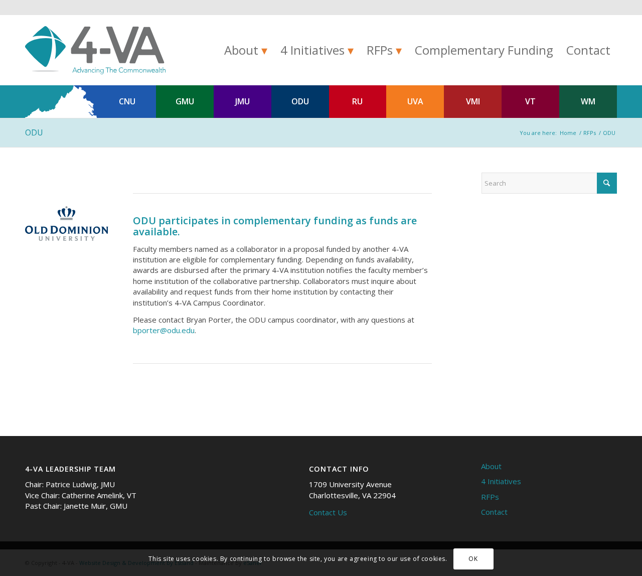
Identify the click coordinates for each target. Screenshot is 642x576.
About (491, 466)
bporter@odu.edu (164, 330)
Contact (494, 512)
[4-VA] (95, 50)
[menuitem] (246, 50)
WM (588, 101)
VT (530, 101)
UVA (415, 101)
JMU (242, 101)
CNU (127, 101)
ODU (300, 101)
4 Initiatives (501, 481)
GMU (185, 101)
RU (357, 101)
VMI (473, 101)
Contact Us (328, 512)
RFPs (490, 497)
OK (472, 558)
